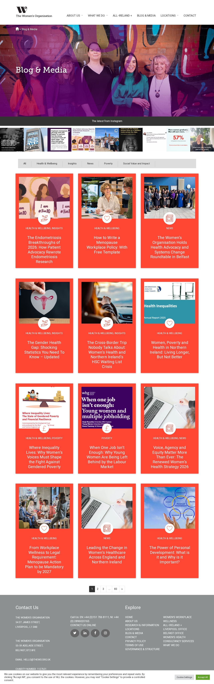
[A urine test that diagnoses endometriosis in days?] (83, 140)
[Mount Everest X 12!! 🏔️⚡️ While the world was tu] (131, 140)
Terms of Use (134, 645)
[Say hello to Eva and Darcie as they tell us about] (202, 140)
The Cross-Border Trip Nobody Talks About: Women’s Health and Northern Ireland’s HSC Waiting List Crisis (107, 354)
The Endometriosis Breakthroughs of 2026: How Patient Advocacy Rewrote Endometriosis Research (44, 249)
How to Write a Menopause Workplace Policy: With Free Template (107, 244)
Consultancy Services (178, 641)
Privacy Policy (135, 641)
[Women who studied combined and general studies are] (178, 140)
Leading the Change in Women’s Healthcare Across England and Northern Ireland (107, 554)
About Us (73, 15)
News (90, 163)
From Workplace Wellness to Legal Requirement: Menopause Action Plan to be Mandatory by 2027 (44, 559)
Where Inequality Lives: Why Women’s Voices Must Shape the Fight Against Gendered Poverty (44, 457)
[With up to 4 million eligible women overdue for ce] (35, 140)
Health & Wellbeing (47, 163)
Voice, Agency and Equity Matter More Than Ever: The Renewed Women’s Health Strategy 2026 (169, 457)
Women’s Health (174, 637)
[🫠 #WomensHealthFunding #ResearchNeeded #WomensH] (154, 140)
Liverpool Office (175, 629)
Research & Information (142, 625)
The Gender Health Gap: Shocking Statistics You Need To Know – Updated (44, 349)
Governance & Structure (142, 649)
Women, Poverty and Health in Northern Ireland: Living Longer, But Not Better (169, 349)
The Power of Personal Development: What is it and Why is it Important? (169, 554)
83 (115, 589)
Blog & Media (146, 15)
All (24, 163)
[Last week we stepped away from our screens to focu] (107, 140)
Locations (168, 15)
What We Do (96, 15)
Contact (190, 15)
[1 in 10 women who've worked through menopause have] (59, 140)
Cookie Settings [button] (184, 677)
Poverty (108, 163)
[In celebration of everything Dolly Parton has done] (12, 140)
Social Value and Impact (136, 163)
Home (129, 617)
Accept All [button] (203, 677)
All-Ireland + (122, 15)
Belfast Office (173, 633)
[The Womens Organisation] (37, 12)
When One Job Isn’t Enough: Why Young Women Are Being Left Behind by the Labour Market (107, 457)
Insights (72, 163)
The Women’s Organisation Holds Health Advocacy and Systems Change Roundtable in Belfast (169, 247)
